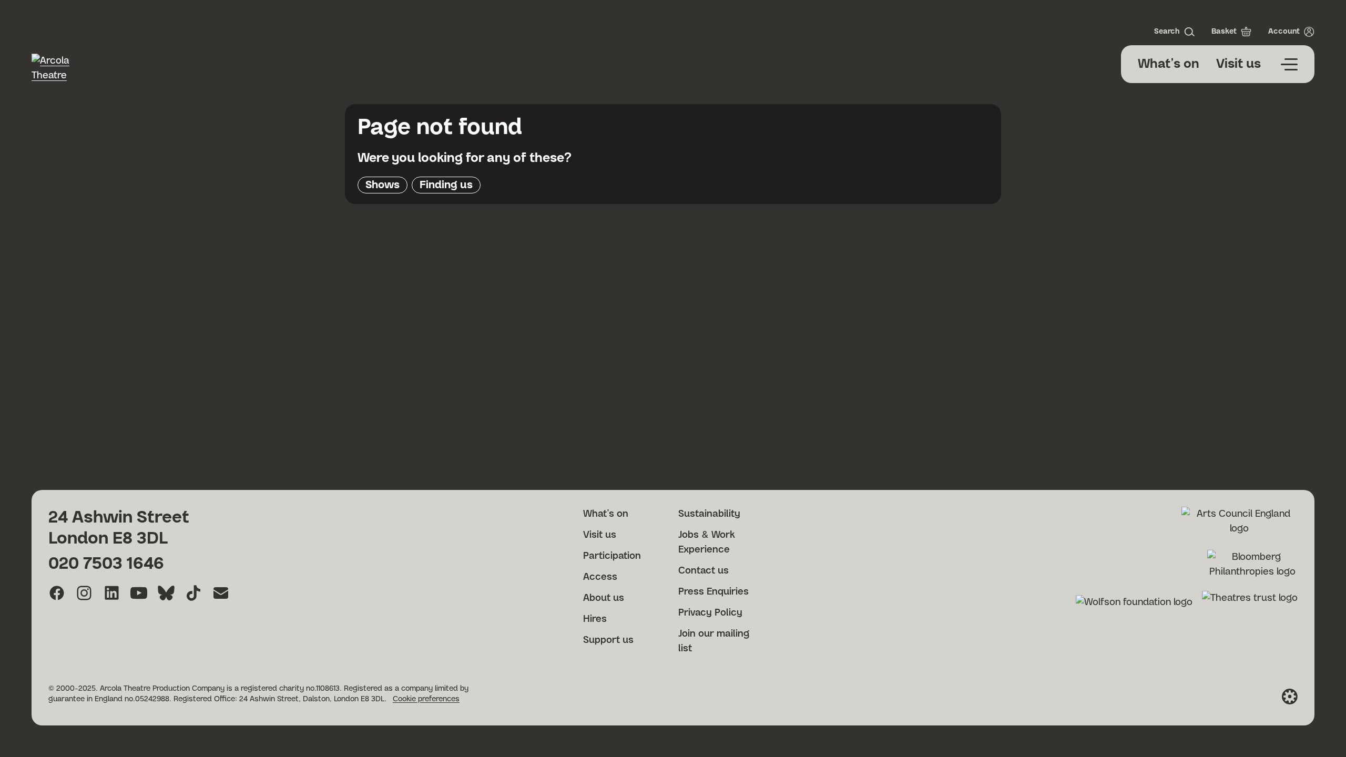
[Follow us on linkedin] (111, 593)
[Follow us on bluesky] (166, 593)
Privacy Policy (710, 613)
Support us (608, 640)
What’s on (1168, 64)
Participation (612, 556)
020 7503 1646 (106, 563)
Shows (382, 185)
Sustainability (709, 514)
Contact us (703, 571)
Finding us (446, 185)
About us (603, 598)
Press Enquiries (713, 592)
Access (600, 577)
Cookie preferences (426, 699)
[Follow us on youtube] (138, 593)
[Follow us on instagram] (84, 593)
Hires (595, 619)
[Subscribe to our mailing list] (220, 593)
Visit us (1238, 64)
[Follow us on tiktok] (193, 593)
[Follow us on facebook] (56, 593)
